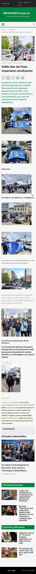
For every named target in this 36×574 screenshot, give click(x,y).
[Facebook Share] (3, 78)
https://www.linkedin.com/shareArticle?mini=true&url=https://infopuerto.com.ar (6, 3)
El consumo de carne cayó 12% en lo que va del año (26, 551)
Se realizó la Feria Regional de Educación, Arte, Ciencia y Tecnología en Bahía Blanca (15, 468)
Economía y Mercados (13, 527)
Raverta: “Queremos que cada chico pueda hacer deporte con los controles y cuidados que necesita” (26, 513)
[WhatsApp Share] (13, 78)
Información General (12, 485)
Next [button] (33, 458)
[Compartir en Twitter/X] (8, 78)
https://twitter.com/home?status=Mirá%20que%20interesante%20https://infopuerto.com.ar (4, 3)
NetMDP (31, 570)
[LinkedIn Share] (18, 78)
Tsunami (20, 63)
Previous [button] (3, 458)
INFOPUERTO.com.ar (16, 13)
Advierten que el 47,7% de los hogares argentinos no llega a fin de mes (26, 538)
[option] (18, 457)
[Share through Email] (22, 78)
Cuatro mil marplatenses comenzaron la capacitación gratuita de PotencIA (25, 496)
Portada (15, 63)
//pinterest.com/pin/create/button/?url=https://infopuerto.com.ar (8, 3)
